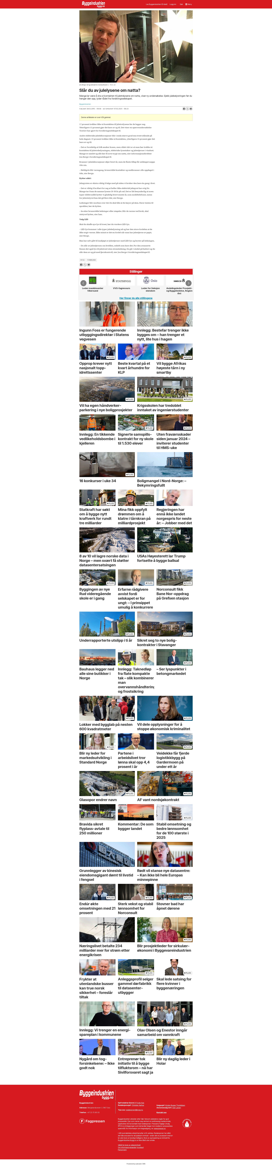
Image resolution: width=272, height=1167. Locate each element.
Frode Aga (140, 1103)
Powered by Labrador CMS (136, 1164)
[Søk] (181, 4)
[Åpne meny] (188, 4)
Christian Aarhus (138, 1105)
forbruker (91, 260)
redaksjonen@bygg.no (134, 1110)
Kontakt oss (161, 1112)
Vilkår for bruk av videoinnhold (129, 1145)
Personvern (122, 1150)
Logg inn (173, 4)
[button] (83, 283)
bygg (83, 260)
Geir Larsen (176, 1108)
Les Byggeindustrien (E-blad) (156, 4)
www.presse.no (160, 1128)
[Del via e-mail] (190, 108)
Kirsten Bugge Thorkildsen (175, 1105)
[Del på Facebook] (184, 108)
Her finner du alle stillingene (136, 298)
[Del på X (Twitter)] (187, 108)
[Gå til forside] (94, 4)
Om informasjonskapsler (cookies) (131, 1147)
